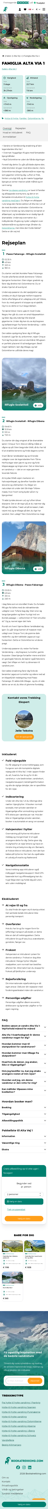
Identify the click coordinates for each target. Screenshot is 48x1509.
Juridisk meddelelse (12, 1493)
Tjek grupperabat (16, 1209)
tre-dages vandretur (18, 190)
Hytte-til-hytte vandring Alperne (19, 1426)
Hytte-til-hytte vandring (14, 1416)
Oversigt (7, 128)
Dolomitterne (34, 118)
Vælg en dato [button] (24, 1504)
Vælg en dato (15, 1201)
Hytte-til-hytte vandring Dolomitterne (21, 1421)
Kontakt (6, 1481)
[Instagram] (24, 1468)
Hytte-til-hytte (11, 118)
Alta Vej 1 (13, 69)
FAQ (28, 132)
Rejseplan (20, 128)
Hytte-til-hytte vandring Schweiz (19, 1435)
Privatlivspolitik (10, 1485)
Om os (5, 1477)
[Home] (3, 56)
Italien (5, 69)
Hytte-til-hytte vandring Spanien (19, 1407)
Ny (42, 118)
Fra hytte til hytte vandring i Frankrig (21, 1402)
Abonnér (34, 1381)
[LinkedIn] (30, 1468)
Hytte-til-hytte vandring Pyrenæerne (21, 1412)
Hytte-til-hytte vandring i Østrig (18, 1431)
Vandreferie (8, 1440)
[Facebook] (18, 1468)
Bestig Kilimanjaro (11, 1445)
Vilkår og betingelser (13, 1489)
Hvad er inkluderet (12, 132)
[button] (38, 405)
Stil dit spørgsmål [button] (24, 737)
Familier (23, 118)
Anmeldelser (9, 137)
